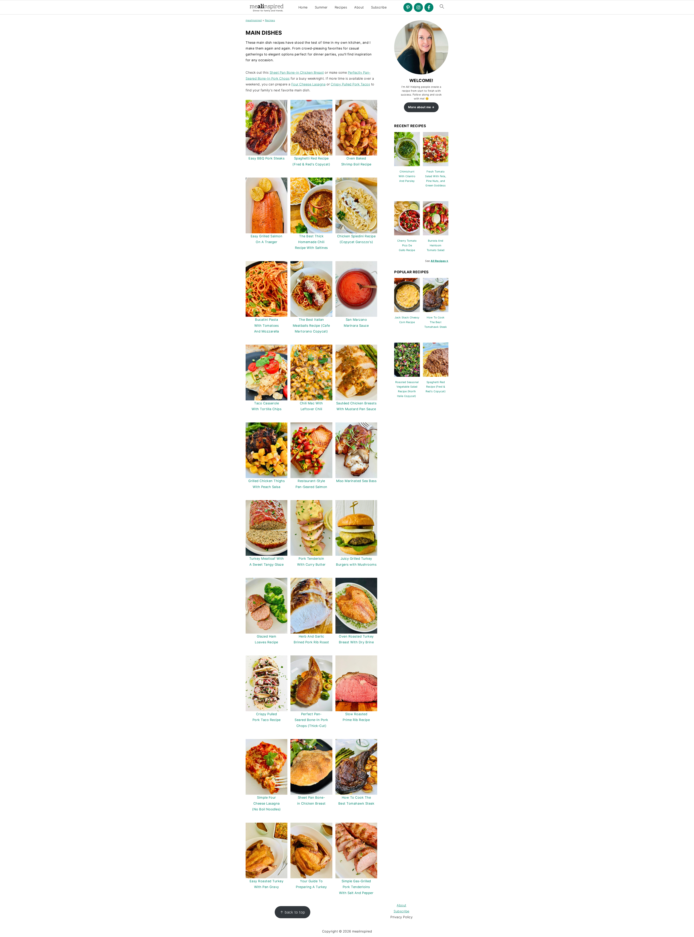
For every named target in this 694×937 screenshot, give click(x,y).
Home (303, 7)
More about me (419, 107)
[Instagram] (418, 7)
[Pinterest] (407, 7)
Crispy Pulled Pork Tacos (350, 84)
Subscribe (379, 7)
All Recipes (439, 260)
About (359, 7)
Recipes (341, 7)
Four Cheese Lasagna (308, 84)
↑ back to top (292, 912)
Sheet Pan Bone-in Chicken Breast (297, 72)
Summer (321, 7)
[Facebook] (428, 7)
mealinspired (254, 20)
